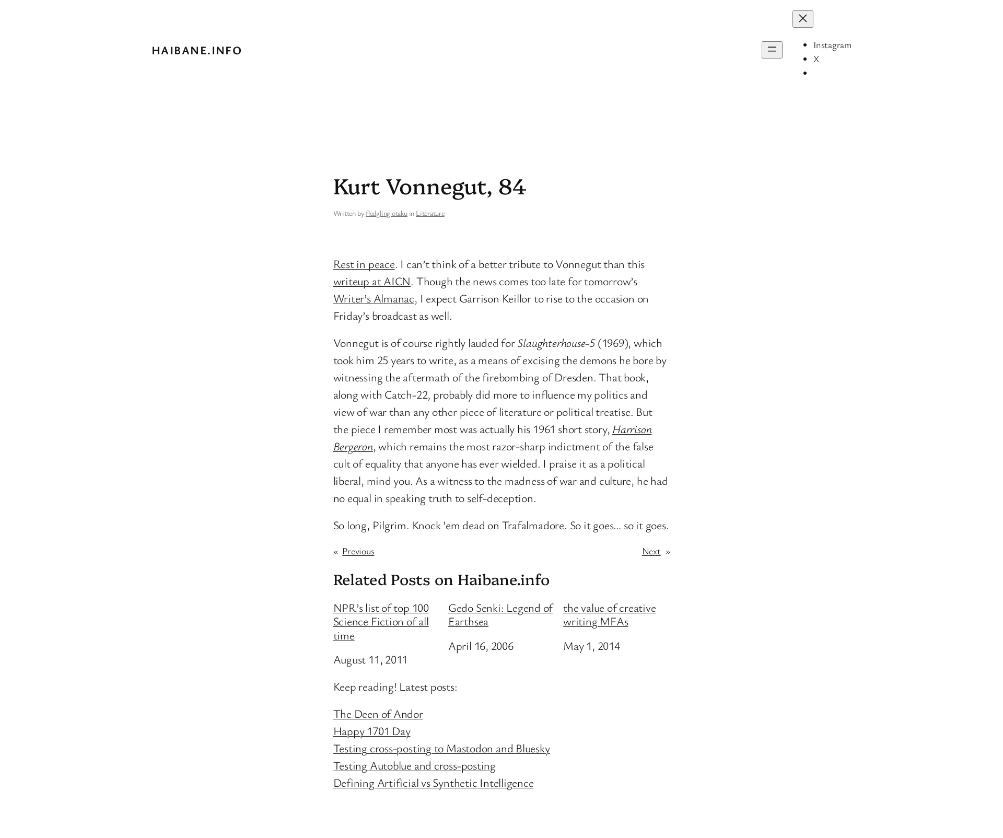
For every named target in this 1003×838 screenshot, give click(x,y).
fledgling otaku (386, 213)
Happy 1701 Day (372, 730)
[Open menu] (772, 50)
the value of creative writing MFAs (609, 614)
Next (651, 550)
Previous (358, 550)
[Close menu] (802, 19)
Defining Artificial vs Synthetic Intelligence (433, 782)
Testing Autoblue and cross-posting (414, 765)
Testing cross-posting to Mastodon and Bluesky (441, 747)
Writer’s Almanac (373, 298)
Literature (430, 213)
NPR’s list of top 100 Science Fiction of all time (381, 621)
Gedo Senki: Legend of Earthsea (500, 614)
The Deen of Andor (378, 713)
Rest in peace (364, 263)
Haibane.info (196, 49)
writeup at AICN (372, 280)
